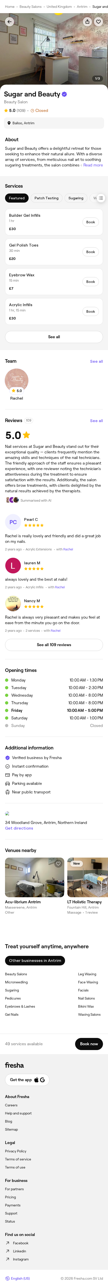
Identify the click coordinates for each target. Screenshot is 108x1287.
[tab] (17, 198)
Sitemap (11, 1129)
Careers (11, 1105)
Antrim (82, 7)
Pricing (10, 1197)
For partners (14, 1189)
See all (96, 361)
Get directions (19, 828)
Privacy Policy (15, 1151)
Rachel (68, 549)
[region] (54, 52)
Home (10, 7)
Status (10, 1221)
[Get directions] (54, 813)
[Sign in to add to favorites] (98, 21)
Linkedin (19, 1251)
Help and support (18, 1113)
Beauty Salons (31, 7)
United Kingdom (59, 7)
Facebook (20, 1243)
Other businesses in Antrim (35, 960)
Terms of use (15, 1167)
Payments (13, 1205)
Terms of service (18, 1159)
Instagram (21, 1259)
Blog (8, 1121)
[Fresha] (54, 1065)
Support (11, 1213)
